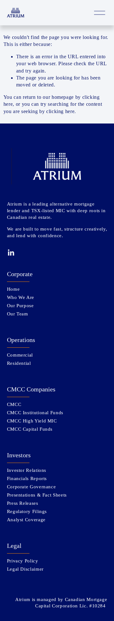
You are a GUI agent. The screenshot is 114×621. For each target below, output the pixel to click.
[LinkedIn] (11, 253)
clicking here (60, 111)
